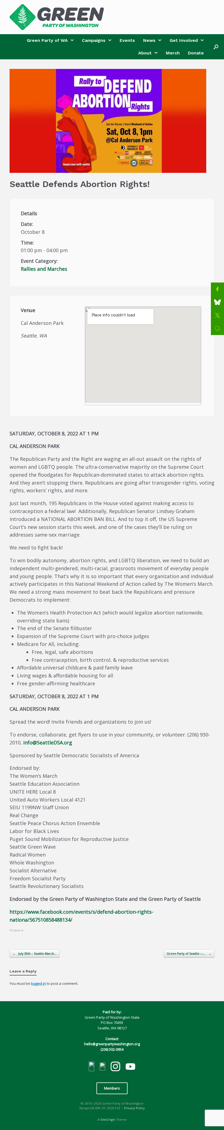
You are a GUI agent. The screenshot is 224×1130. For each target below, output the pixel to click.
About (145, 53)
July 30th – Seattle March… (35, 953)
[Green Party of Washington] (57, 17)
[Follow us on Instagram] (115, 1067)
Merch (173, 53)
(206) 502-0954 (112, 1049)
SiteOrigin (107, 1119)
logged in (38, 983)
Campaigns (93, 40)
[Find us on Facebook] (91, 1067)
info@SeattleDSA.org (47, 742)
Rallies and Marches (44, 269)
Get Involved (184, 40)
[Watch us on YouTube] (130, 1067)
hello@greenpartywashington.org (112, 1043)
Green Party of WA (47, 40)
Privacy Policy (134, 1108)
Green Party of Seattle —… (189, 953)
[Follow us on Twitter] (102, 1067)
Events (127, 40)
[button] (216, 46)
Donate (196, 53)
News (149, 40)
